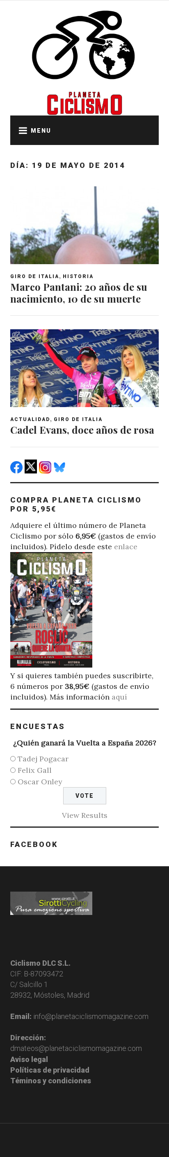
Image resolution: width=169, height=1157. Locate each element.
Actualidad (30, 419)
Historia (78, 276)
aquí (119, 697)
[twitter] (32, 470)
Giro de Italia (34, 276)
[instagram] (46, 470)
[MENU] (20, 130)
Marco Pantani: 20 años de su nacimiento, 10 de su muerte (78, 292)
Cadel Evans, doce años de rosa (82, 429)
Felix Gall (35, 770)
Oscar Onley (40, 781)
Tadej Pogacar (43, 758)
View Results (84, 815)
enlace (125, 546)
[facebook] (17, 470)
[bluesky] (60, 470)
